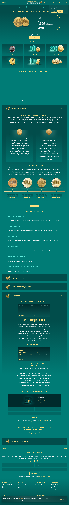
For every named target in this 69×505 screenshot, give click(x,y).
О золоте (53, 489)
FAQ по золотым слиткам (8, 487)
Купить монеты (22, 484)
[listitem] (12, 50)
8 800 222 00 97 (61, 2)
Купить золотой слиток (7, 484)
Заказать (34, 206)
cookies (21, 498)
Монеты (20, 482)
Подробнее (34, 434)
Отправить (34, 417)
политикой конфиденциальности (34, 421)
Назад (4, 448)
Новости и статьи (39, 482)
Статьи (36, 486)
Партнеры (53, 491)
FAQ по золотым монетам (24, 487)
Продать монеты (22, 486)
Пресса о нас (54, 484)
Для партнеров (55, 486)
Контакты (53, 487)
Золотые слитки (6, 482)
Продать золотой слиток (8, 486)
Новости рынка (38, 484)
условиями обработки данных (44, 420)
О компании (54, 482)
